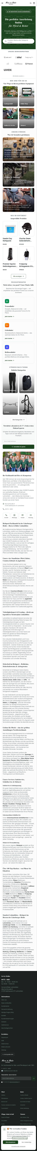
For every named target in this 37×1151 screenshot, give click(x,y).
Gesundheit (4, 1120)
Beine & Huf (4, 1101)
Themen (22, 1114)
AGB (2, 1040)
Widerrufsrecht (5, 1047)
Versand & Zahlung (6, 1009)
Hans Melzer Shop (24, 1117)
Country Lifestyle (24, 1095)
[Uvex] (8, 70)
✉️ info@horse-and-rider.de (9, 1071)
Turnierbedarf (4, 1108)
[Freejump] (29, 57)
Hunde (3, 1124)
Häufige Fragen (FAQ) (7, 1012)
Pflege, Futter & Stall (7, 1114)
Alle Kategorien (17, 420)
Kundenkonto (5, 1006)
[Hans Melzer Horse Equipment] (8, 64)
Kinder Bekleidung (24, 1108)
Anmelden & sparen (19, 447)
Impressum (4, 1037)
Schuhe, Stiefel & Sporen (26, 1098)
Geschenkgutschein (7, 1028)
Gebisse (3, 1095)
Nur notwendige (26, 1142)
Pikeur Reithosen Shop (25, 1124)
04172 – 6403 (9, 509)
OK (34, 1078)
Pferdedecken (4, 1098)
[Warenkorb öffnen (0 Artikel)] (34, 3)
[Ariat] (8, 57)
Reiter (22, 1092)
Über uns (4, 1000)
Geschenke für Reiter (25, 1101)
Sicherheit (22, 1105)
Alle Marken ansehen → (18, 76)
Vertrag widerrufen (8, 1054)
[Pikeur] (29, 64)
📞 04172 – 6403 (6, 1068)
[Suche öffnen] (30, 3)
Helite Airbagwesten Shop (26, 1120)
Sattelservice (5, 1025)
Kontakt (3, 1015)
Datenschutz (5, 1044)
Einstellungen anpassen (18, 1146)
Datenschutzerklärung (14, 1082)
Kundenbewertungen (7, 1018)
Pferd (3, 1092)
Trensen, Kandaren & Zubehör (8, 1105)
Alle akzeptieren (10, 1142)
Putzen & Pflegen (5, 1117)
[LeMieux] (19, 64)
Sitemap (3, 1050)
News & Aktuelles (6, 1003)
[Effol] (19, 57)
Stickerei (3, 1022)
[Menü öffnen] (2, 3)
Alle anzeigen (17, 276)
